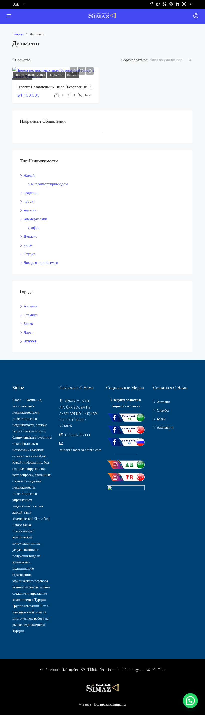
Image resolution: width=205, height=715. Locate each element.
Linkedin (113, 669)
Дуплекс (30, 236)
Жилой (29, 175)
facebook (52, 669)
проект (29, 201)
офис (35, 227)
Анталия (31, 306)
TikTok (92, 669)
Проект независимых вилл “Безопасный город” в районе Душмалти (77, 87)
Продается (56, 75)
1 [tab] (105, 134)
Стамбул (31, 314)
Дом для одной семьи (41, 262)
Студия (30, 253)
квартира (31, 192)
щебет (73, 669)
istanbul (30, 341)
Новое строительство (29, 75)
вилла (28, 245)
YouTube (159, 669)
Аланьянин (165, 427)
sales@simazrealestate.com (81, 450)
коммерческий (35, 218)
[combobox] (170, 60)
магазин (30, 210)
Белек (28, 323)
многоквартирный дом (49, 183)
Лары (28, 332)
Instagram (136, 669)
